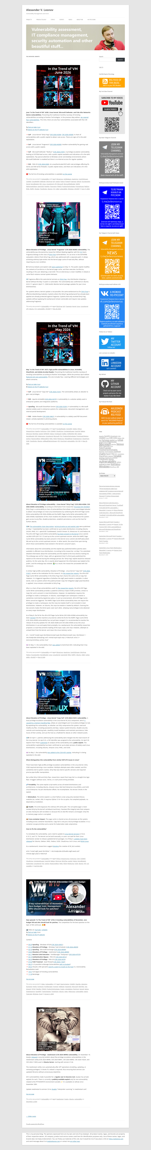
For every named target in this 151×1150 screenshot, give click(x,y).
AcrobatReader (61, 429)
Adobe (75, 429)
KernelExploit (35, 184)
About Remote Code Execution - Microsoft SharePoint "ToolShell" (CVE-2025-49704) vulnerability (111, 512)
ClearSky (78, 984)
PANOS (59, 186)
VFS (59, 441)
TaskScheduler (46, 991)
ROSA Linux (85, 841)
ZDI (79, 441)
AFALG (79, 429)
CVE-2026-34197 (50, 399)
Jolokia (80, 434)
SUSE (27, 441)
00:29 (30, 945)
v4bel (57, 189)
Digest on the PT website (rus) (38, 130)
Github (79, 181)
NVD (101, 446)
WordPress (113, 467)
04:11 (30, 954)
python (28, 439)
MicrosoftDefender (69, 184)
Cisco (107, 438)
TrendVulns (43, 189)
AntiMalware (67, 179)
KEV (40, 184)
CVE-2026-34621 (48, 416)
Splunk (110, 456)
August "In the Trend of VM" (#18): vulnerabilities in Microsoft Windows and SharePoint (111, 526)
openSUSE (40, 186)
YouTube (38, 930)
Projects (29, 19)
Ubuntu (50, 189)
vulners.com (104, 464)
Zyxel (40, 994)
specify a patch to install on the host (60, 967)
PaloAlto (47, 186)
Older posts (31, 1116)
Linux (44, 184)
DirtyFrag (49, 181)
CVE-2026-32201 (61, 407)
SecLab (82, 989)
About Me (80, 19)
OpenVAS (106, 446)
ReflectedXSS (45, 439)
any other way (75, 1141)
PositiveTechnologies (68, 186)
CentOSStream (83, 179)
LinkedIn (44, 930)
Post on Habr (32, 932)
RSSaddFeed (68, 439)
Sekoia (87, 989)
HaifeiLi (64, 434)
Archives (102, 473)
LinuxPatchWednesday (108, 442)
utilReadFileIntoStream (50, 441)
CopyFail (77, 431)
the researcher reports (71, 573)
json (116, 440)
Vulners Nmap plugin (112, 496)
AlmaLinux (59, 179)
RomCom (76, 989)
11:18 (30, 974)
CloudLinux (59, 431)
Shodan (37, 189)
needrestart (60, 1099)
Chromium (114, 436)
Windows (71, 189)
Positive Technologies (106, 452)
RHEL (27, 189)
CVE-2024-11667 (59, 962)
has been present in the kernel (68, 534)
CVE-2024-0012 (61, 957)
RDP (116, 454)
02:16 (30, 950)
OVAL (111, 446)
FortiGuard (58, 434)
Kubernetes (41, 436)
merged (32, 618)
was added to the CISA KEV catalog (59, 752)
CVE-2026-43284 (55, 135)
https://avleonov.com (116, 1139)
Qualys (62, 989)
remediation (69, 989)
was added (56, 645)
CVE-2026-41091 (59, 152)
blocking (56, 846)
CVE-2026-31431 (55, 392)
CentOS (107, 436)
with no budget (65, 964)
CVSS (115, 438)
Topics (53, 19)
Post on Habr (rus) (34, 127)
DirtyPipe (35, 434)
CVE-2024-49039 (72, 947)
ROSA (55, 439)
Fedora (62, 181)
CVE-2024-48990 (63, 952)
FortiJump (40, 987)
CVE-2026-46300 (55, 144)
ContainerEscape (69, 431)
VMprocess (71, 991)
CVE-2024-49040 (59, 950)
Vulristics (115, 464)
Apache (37, 431)
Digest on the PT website (36, 935)
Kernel (28, 184)
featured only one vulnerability (36, 377)
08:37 (30, 964)
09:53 (30, 967)
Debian (83, 431)
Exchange (29, 987)
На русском (91, 19)
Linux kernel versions (72, 834)
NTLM (33, 989)
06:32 (30, 959)
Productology (41, 19)
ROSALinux (60, 439)
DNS (123, 438)
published (43, 743)
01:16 (30, 947)
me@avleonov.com (53, 1141)
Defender (43, 181)
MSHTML (81, 987)
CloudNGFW (35, 181)
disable (54, 1089)
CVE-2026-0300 (44, 164)
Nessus (120, 444)
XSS (76, 441)
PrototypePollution (82, 436)
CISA (48, 431)
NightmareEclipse (31, 186)
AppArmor (75, 179)
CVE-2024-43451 (57, 945)
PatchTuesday (105, 448)
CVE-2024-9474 (60, 959)
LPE (55, 184)
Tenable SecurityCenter (111, 457)
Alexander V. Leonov (39, 10)
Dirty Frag (52, 255)
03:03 (30, 952)
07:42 (30, 962)
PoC (61, 436)
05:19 (30, 957)
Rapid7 (108, 454)
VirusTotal (63, 441)
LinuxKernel (50, 184)
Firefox (35, 987)
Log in (101, 67)
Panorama (53, 186)
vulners (118, 462)
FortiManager (48, 987)
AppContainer (65, 984)
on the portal (67, 174)
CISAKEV (28, 181)
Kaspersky (68, 987)
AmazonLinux (30, 431)
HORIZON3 (70, 434)
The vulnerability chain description (42, 526)
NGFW (78, 184)
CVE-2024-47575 (74, 954)
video (66, 991)
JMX (76, 434)
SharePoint (85, 439)
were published (57, 267)
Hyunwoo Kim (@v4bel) (82, 507)
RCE (112, 454)
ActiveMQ (69, 429)
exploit (58, 181)
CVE (111, 438)
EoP (54, 181)
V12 (54, 189)
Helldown (62, 987)
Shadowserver (77, 439)
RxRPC (32, 189)
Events (61, 19)
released (34, 1057)
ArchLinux (43, 431)
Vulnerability (45, 179)
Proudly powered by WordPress (35, 1124)
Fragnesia (73, 181)
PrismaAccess (80, 186)
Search (101, 56)
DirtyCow (29, 434)
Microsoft (60, 184)
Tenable (117, 455)
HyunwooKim (86, 181)
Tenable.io (102, 457)
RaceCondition (35, 439)
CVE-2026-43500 (67, 135)
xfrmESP (76, 189)
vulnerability (63, 189)
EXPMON (46, 434)
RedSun (86, 186)
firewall (67, 181)
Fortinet (55, 987)
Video (70, 19)
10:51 (30, 972)
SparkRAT (38, 991)
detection (84, 984)
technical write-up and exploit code (67, 526)
